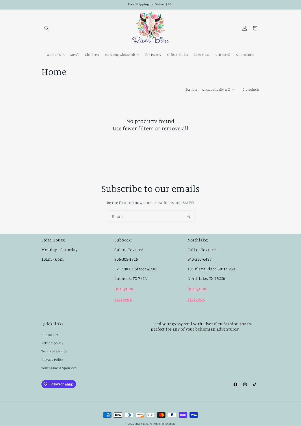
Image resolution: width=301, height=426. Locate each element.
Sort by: (191, 89)
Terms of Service (54, 351)
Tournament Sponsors (59, 368)
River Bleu (142, 423)
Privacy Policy (52, 359)
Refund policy (52, 343)
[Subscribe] (188, 216)
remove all (175, 128)
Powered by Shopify (162, 423)
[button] (46, 28)
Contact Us (50, 335)
